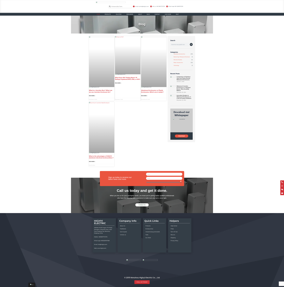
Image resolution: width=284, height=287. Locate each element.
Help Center (174, 226)
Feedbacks (123, 228)
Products (147, 226)
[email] (282, 193)
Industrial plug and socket (152, 231)
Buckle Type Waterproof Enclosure (182, 56)
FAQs (172, 228)
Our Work (148, 237)
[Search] (191, 44)
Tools (146, 234)
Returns (173, 234)
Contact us (123, 234)
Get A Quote (123, 231)
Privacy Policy (174, 240)
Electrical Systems (178, 59)
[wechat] (282, 189)
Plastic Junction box (178, 62)
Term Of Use (174, 231)
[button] (142, 282)
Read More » (92, 95)
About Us (122, 226)
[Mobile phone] (282, 182)
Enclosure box (149, 228)
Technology (176, 65)
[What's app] (282, 186)
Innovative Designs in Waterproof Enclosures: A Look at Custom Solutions (184, 97)
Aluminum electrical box (179, 54)
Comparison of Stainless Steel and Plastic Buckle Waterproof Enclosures (183, 78)
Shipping (173, 237)
